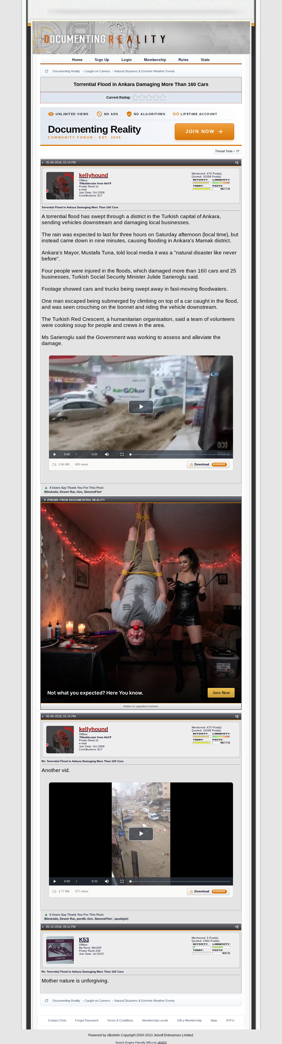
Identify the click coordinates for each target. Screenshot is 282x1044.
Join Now (200, 131)
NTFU (230, 1020)
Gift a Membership (189, 1020)
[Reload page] (46, 71)
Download (210, 464)
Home (77, 60)
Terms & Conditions (120, 1020)
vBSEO (162, 1042)
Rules (183, 60)
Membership (155, 60)
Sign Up (102, 60)
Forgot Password (86, 1020)
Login (126, 60)
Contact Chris (57, 1020)
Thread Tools (225, 151)
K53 (84, 940)
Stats (205, 60)
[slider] (180, 454)
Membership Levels (155, 1020)
